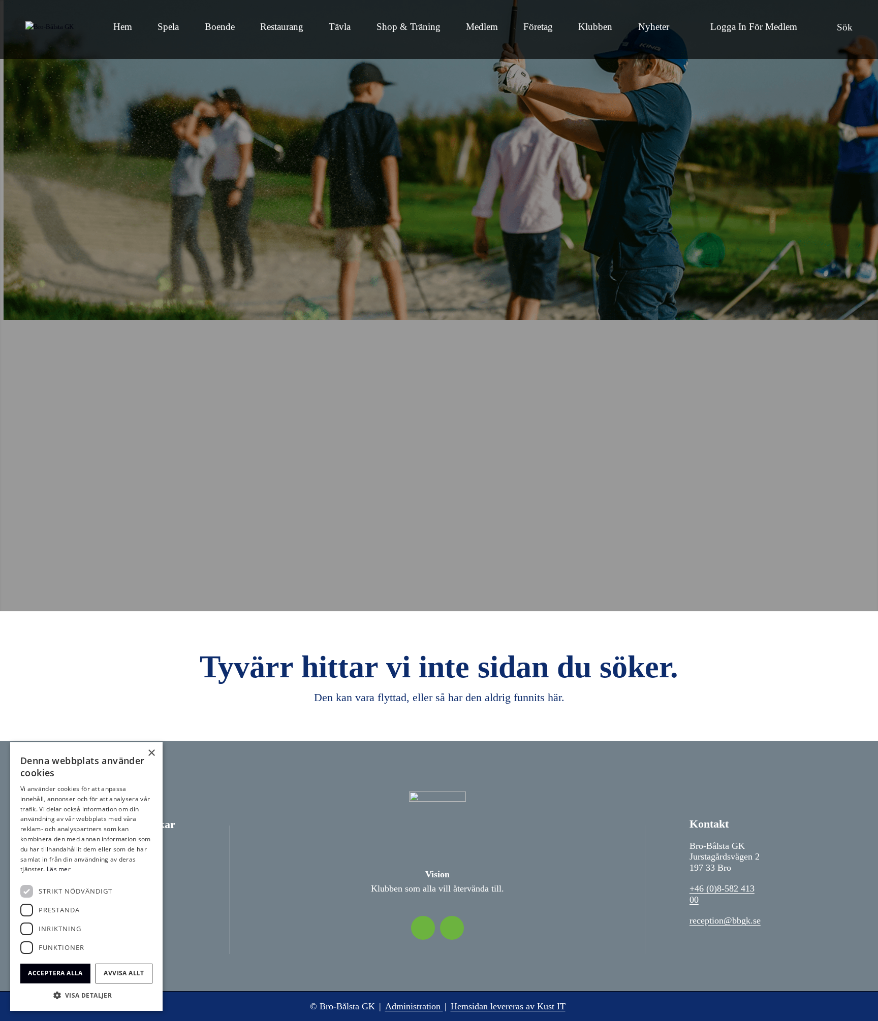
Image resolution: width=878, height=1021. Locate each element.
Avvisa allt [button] (124, 973)
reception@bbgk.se (725, 920)
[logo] (49, 29)
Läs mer (59, 869)
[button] (86, 995)
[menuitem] (122, 29)
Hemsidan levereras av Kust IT (508, 1006)
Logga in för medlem (753, 26)
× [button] (151, 753)
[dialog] (86, 876)
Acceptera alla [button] (55, 973)
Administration (414, 1006)
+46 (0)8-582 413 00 (722, 893)
